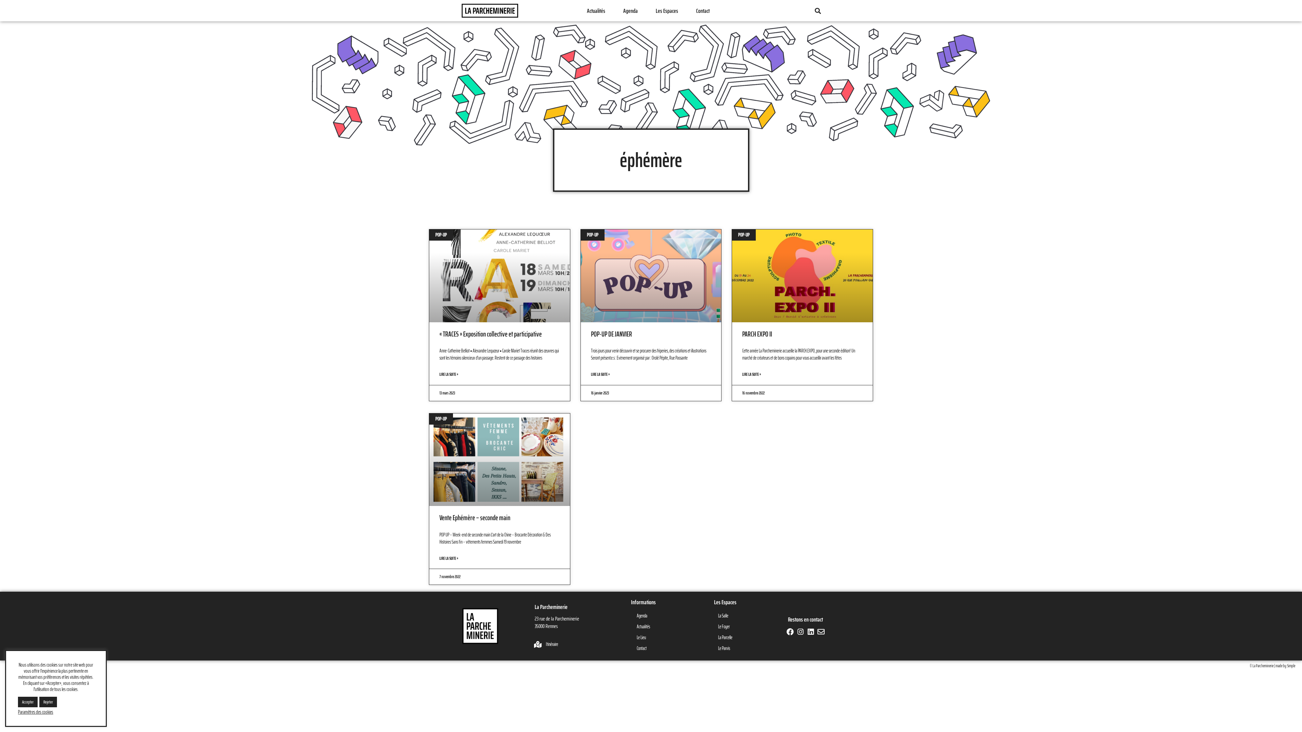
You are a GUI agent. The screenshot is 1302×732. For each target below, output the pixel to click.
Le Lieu (641, 637)
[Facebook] (790, 632)
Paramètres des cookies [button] (35, 712)
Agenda (630, 11)
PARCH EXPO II (757, 334)
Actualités (596, 11)
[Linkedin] (810, 632)
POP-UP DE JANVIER (611, 334)
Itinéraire (552, 644)
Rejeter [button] (48, 702)
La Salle (723, 615)
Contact (703, 11)
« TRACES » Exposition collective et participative (490, 334)
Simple (1291, 666)
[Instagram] (800, 632)
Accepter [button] (28, 702)
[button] (817, 10)
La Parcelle (725, 637)
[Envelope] (820, 632)
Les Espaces (667, 11)
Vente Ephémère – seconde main (474, 517)
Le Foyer (724, 626)
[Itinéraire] (538, 644)
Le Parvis (724, 648)
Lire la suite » (448, 374)
